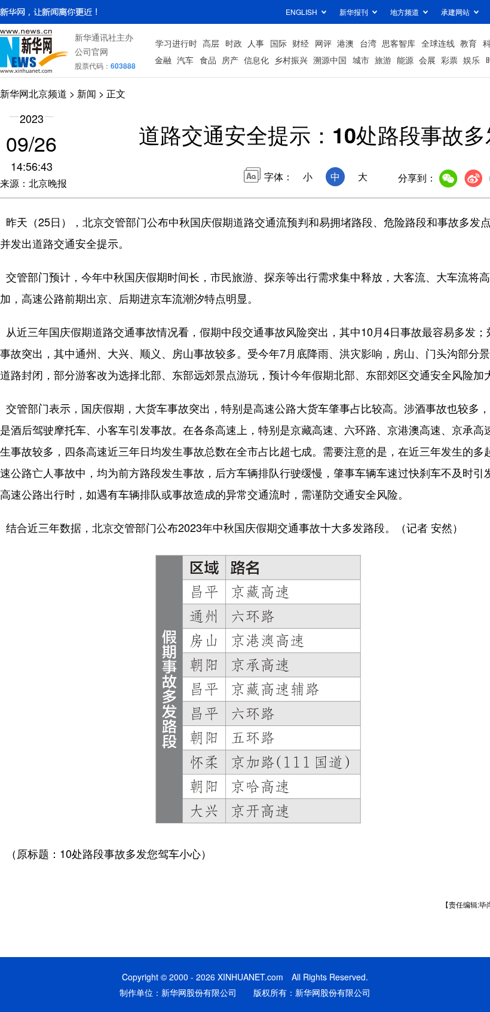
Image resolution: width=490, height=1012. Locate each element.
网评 (323, 43)
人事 (255, 43)
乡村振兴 (291, 60)
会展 (427, 60)
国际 (278, 43)
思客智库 (398, 43)
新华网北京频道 (33, 93)
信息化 (256, 60)
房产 (230, 60)
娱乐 (471, 60)
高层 (211, 43)
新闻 (86, 93)
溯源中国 (330, 60)
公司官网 (91, 51)
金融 (163, 60)
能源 (405, 60)
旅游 (383, 60)
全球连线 (438, 43)
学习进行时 (176, 43)
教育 (468, 43)
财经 (300, 43)
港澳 (345, 43)
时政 (233, 43)
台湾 (368, 43)
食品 (208, 60)
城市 (361, 60)
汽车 (185, 60)
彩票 (449, 60)
